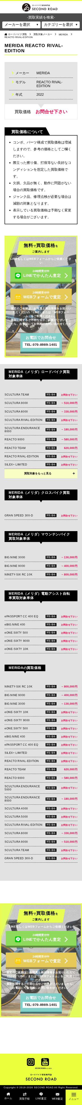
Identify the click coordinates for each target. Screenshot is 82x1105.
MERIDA (63, 34)
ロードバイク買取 (17, 34)
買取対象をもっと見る (37, 473)
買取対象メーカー (42, 34)
